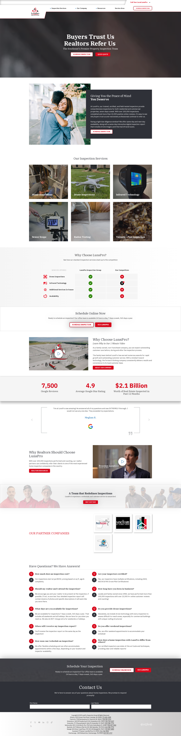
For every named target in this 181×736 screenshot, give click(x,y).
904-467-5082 (112, 725)
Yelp (31, 726)
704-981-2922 (106, 719)
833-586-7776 (109, 723)
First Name (33, 703)
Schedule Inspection (143, 8)
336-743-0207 (109, 721)
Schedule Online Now (121, 670)
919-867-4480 (109, 729)
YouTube (39, 722)
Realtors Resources (39, 471)
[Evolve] (146, 724)
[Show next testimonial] (149, 420)
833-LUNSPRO (103, 325)
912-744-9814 (104, 731)
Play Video (58, 354)
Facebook (31, 722)
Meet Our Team (90, 502)
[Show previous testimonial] (32, 420)
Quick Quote (103, 54)
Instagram (47, 722)
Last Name (95, 703)
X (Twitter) (35, 722)
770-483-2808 (106, 717)
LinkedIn (43, 722)
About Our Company (103, 368)
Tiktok (52, 722)
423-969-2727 (108, 733)
